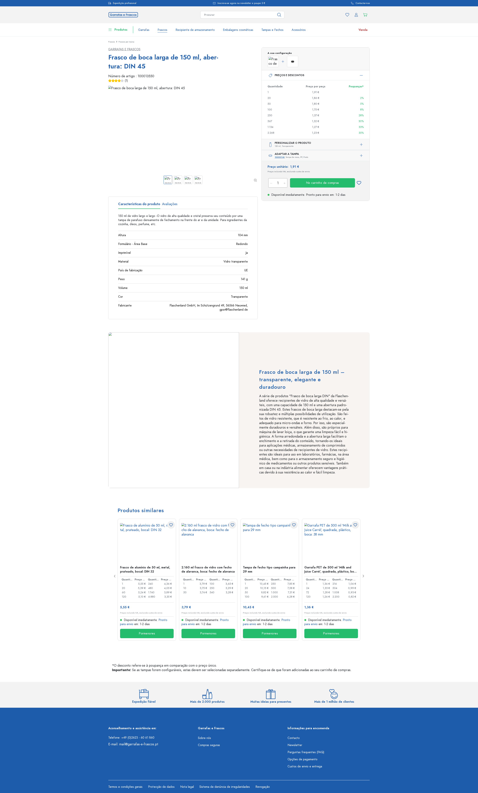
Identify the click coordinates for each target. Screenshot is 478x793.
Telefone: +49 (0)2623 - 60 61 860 (131, 738)
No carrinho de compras (322, 183)
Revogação (262, 787)
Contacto (294, 738)
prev (115, 576)
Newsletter (295, 745)
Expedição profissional (124, 3)
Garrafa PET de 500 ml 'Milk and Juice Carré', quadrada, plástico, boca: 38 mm (331, 569)
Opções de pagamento (302, 759)
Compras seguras (209, 745)
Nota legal (187, 787)
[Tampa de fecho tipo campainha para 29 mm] (270, 542)
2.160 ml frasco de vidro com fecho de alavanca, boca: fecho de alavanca (208, 569)
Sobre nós (204, 738)
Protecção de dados (161, 787)
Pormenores (147, 633)
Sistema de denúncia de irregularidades (224, 787)
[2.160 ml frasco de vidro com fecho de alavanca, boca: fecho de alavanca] (208, 542)
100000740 (280, 157)
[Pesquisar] (279, 15)
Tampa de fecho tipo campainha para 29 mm (269, 569)
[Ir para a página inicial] (123, 14)
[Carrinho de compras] (365, 14)
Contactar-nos (363, 3)
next (363, 576)
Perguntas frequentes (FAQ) (306, 752)
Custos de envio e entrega (305, 766)
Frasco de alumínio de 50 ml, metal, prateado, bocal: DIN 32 (145, 569)
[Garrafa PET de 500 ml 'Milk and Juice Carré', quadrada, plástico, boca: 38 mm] (331, 542)
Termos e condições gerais (125, 787)
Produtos (120, 30)
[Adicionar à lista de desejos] (359, 183)
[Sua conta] (356, 14)
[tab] (139, 205)
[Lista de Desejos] (347, 14)
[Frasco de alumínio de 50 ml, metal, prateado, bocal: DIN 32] (147, 542)
